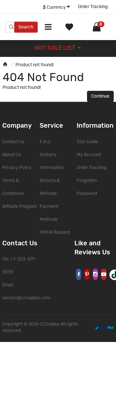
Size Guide (87, 142)
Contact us (13, 142)
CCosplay (49, 324)
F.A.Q (45, 142)
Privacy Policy (17, 167)
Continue (100, 96)
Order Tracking (93, 7)
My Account (89, 155)
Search (26, 27)
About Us (11, 155)
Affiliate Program (19, 206)
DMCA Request (55, 232)
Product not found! (34, 65)
